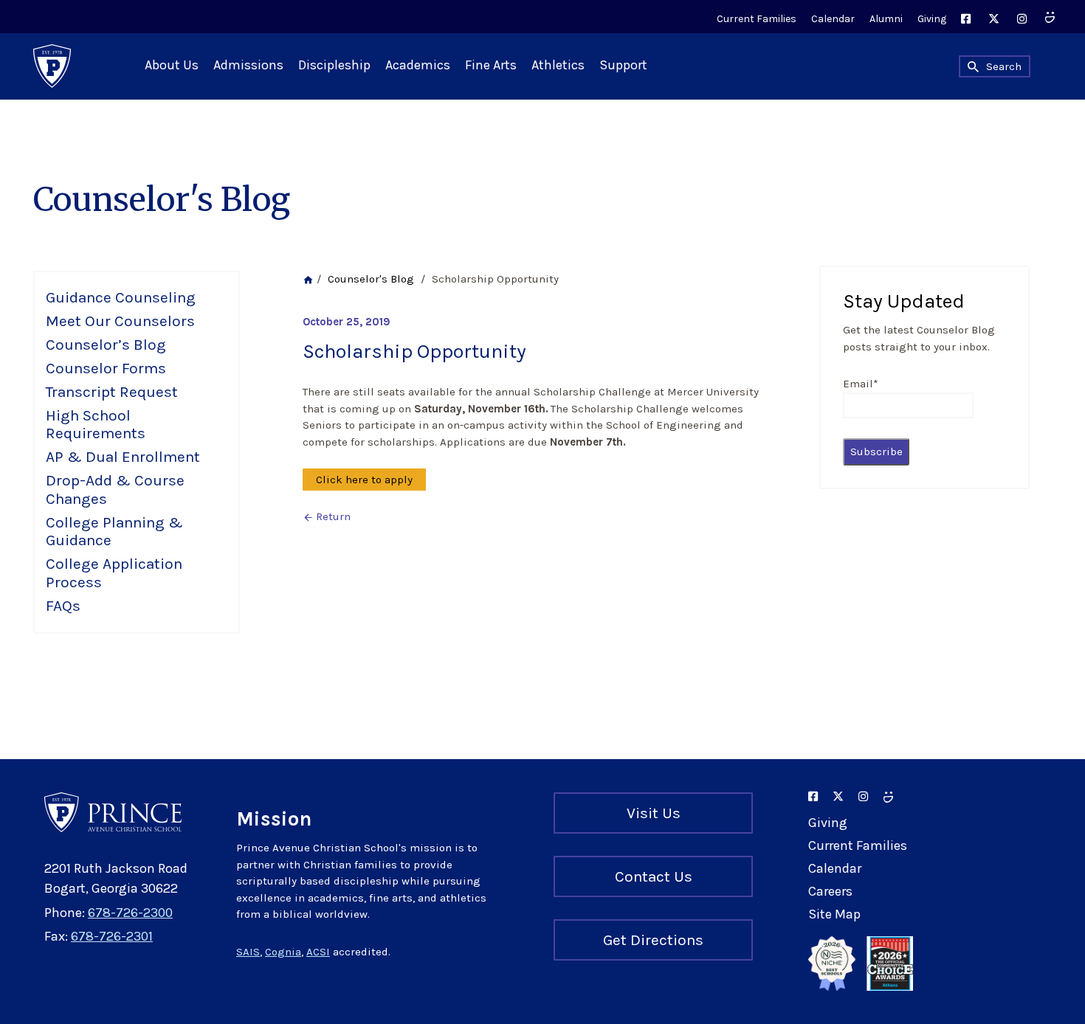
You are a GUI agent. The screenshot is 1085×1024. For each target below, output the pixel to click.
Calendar (833, 19)
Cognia (283, 951)
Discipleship (334, 65)
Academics (417, 65)
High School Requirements (95, 425)
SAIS (248, 951)
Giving (931, 19)
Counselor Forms (106, 368)
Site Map (834, 914)
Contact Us (653, 876)
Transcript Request (112, 392)
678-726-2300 (130, 912)
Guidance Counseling (121, 297)
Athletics (558, 65)
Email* (860, 383)
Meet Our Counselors (120, 321)
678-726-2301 (112, 936)
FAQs (63, 606)
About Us (172, 65)
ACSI (318, 951)
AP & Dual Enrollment (123, 457)
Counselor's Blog (371, 279)
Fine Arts (491, 65)
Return (327, 516)
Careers (830, 891)
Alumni (886, 19)
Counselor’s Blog (106, 344)
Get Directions (653, 940)
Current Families (756, 19)
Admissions (248, 65)
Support (623, 65)
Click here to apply (364, 479)
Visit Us (654, 813)
